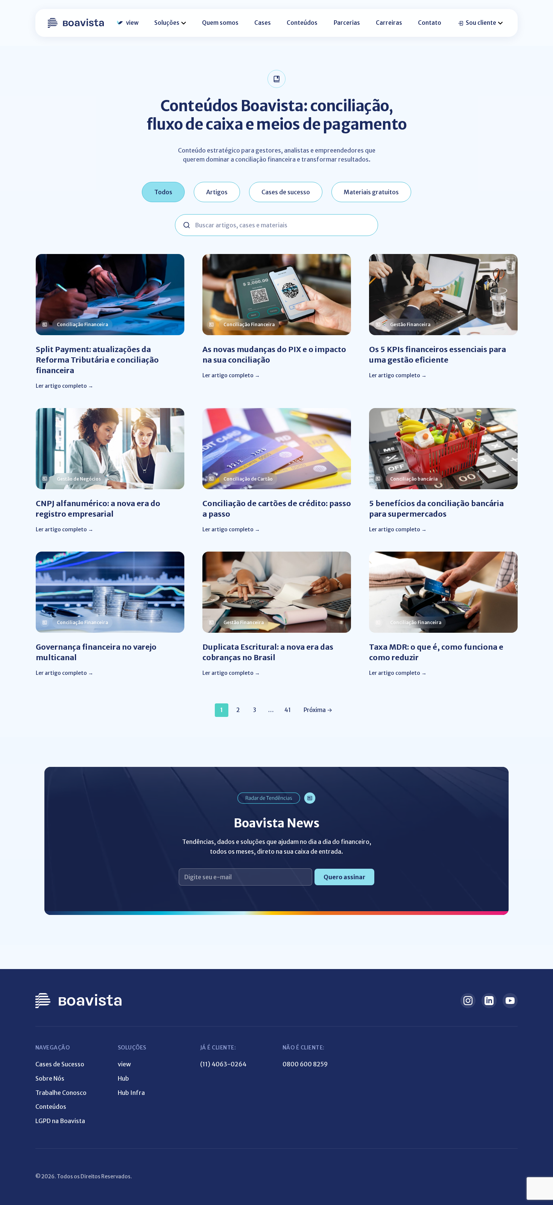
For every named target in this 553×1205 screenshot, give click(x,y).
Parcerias (347, 22)
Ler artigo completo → (64, 386)
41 (287, 710)
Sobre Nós (49, 1078)
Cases (262, 22)
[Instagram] (468, 1000)
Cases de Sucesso (59, 1064)
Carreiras (389, 22)
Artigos (217, 192)
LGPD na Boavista (60, 1121)
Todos (163, 192)
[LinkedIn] (489, 1000)
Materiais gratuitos (371, 192)
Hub (123, 1078)
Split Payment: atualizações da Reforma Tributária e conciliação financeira (97, 360)
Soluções (166, 22)
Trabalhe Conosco (61, 1092)
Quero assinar (344, 877)
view (132, 22)
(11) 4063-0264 (223, 1064)
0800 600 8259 (305, 1064)
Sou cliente (481, 22)
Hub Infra (131, 1092)
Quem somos (220, 22)
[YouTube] (510, 1000)
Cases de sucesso (285, 192)
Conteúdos (302, 22)
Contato (429, 22)
